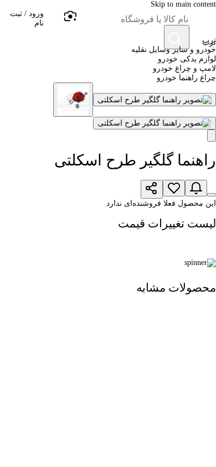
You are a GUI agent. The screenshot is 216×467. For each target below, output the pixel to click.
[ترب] (202, 22)
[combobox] (132, 19)
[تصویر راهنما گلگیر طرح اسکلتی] (154, 99)
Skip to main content (183, 4)
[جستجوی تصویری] (69, 16)
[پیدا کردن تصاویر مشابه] (211, 135)
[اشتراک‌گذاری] (152, 189)
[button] (22, 22)
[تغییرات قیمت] (196, 188)
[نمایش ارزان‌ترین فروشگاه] (211, 194)
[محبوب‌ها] (174, 188)
